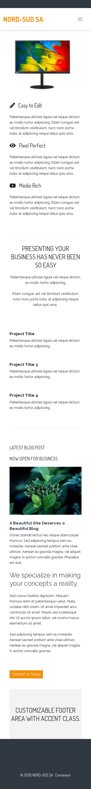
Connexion (63, 775)
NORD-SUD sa (23, 19)
